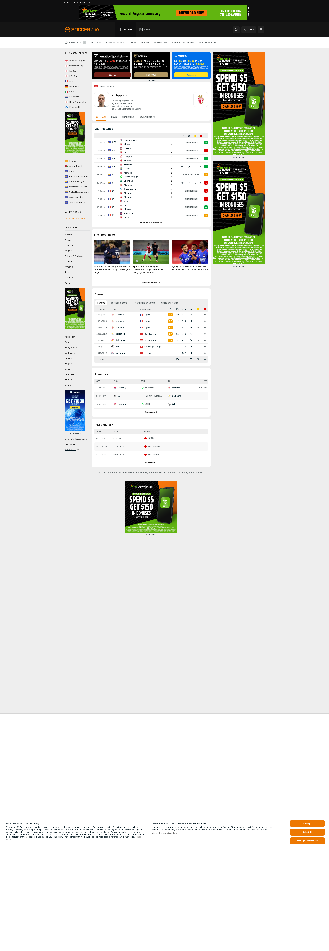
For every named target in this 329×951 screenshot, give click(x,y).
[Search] (236, 29)
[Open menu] (261, 29)
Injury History (147, 117)
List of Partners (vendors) (164, 833)
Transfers (128, 117)
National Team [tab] (169, 303)
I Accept (307, 823)
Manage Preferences (307, 841)
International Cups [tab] (144, 303)
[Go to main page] (84, 29)
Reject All (307, 832)
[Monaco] (201, 101)
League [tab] (101, 303)
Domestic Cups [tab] (119, 303)
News (114, 117)
